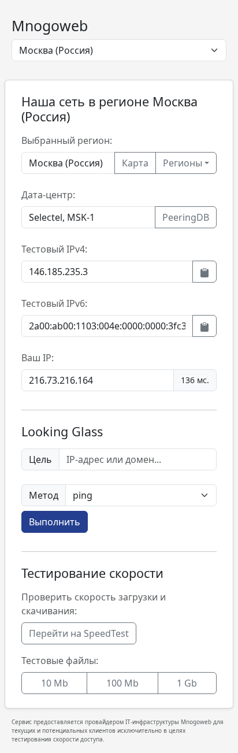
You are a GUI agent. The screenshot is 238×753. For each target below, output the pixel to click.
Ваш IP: (37, 357)
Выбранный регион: (66, 140)
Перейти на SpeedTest (79, 633)
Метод (43, 495)
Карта (135, 163)
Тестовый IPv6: (54, 303)
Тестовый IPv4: (54, 249)
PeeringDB (185, 217)
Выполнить (54, 521)
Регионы (182, 163)
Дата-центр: (48, 194)
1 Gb (187, 683)
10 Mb (54, 683)
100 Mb (122, 683)
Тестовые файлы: (59, 660)
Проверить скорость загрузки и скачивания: (93, 604)
